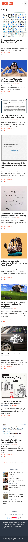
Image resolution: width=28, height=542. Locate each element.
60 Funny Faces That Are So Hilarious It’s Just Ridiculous (12, 80)
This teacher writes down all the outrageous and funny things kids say (13, 165)
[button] (22, 3)
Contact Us (16, 539)
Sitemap (19, 538)
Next (22, 462)
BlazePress (9, 538)
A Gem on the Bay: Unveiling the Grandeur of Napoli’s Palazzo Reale (16, 496)
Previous (4, 462)
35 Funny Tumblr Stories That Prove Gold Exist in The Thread (12, 117)
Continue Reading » (6, 52)
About (14, 538)
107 (18, 462)
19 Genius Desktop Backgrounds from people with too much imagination (13, 305)
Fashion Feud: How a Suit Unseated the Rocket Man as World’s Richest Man (16, 480)
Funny (4, 54)
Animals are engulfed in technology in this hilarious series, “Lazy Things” (14, 263)
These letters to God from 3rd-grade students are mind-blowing (13, 215)
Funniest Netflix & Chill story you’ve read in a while (12, 441)
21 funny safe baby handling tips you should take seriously (13, 402)
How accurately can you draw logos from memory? (12, 41)
